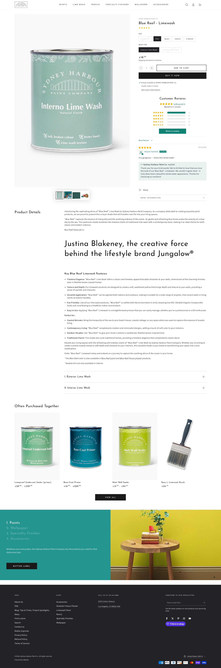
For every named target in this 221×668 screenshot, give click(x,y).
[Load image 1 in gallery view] (59, 195)
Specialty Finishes (64, 618)
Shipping (142, 60)
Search (18, 622)
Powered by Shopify (22, 660)
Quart (168, 39)
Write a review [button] (172, 131)
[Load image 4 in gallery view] (85, 195)
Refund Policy (21, 639)
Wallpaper (61, 622)
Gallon (179, 39)
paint (108, 358)
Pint (158, 39)
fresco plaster (131, 358)
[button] (186, 5)
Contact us (19, 626)
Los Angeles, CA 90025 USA (109, 606)
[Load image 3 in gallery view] (76, 195)
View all (110, 497)
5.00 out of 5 (179, 104)
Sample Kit (146, 39)
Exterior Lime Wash (170, 50)
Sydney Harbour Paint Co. (148, 19)
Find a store (20, 618)
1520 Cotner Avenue (106, 601)
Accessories (61, 602)
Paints (59, 614)
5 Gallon (191, 39)
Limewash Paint (63, 610)
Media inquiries (22, 631)
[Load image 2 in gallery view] (68, 195)
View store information (150, 90)
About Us (19, 602)
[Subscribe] (204, 602)
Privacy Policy (21, 635)
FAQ (16, 606)
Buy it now (172, 76)
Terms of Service (22, 643)
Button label (21, 566)
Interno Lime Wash (149, 50)
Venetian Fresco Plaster (67, 606)
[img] (145, 147)
